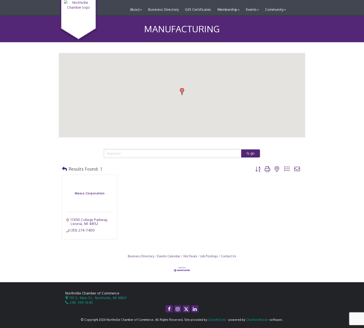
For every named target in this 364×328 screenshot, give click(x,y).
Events (251, 9)
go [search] (252, 153)
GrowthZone (217, 319)
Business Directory (163, 9)
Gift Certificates (198, 9)
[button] (182, 91)
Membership (227, 9)
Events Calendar (169, 256)
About (135, 9)
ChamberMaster (257, 319)
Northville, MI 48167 (98, 298)
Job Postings (209, 256)
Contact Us (228, 256)
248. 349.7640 (81, 302)
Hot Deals (190, 256)
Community (274, 9)
